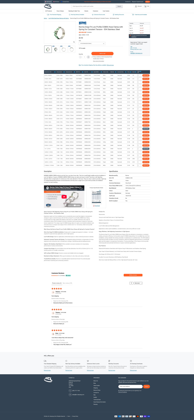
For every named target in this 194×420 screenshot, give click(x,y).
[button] (146, 6)
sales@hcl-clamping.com (136, 53)
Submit (146, 386)
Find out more (110, 65)
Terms (68, 416)
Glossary (96, 404)
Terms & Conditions (122, 392)
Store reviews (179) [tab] (67, 283)
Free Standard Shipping (55, 14)
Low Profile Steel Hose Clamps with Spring (58, 18)
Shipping (96, 387)
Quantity (81, 54)
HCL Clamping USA (52, 416)
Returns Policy (97, 390)
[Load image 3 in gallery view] (63, 49)
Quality (95, 397)
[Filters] (131, 283)
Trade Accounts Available (141, 14)
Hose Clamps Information (100, 402)
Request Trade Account (137, 1)
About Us (96, 380)
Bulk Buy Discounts (119, 14)
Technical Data (97, 399)
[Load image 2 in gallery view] (55, 49)
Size (80, 40)
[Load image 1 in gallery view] (48, 49)
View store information (98, 61)
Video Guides (97, 385)
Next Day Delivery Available (77, 14)
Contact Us (127, 1)
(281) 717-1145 (76, 390)
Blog (95, 383)
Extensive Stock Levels (99, 14)
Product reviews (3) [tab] (56, 283)
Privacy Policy (75, 416)
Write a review (133, 275)
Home (45, 18)
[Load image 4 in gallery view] (71, 49)
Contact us (133, 36)
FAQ (94, 395)
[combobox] (97, 6)
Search (119, 6)
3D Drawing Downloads (136, 363)
